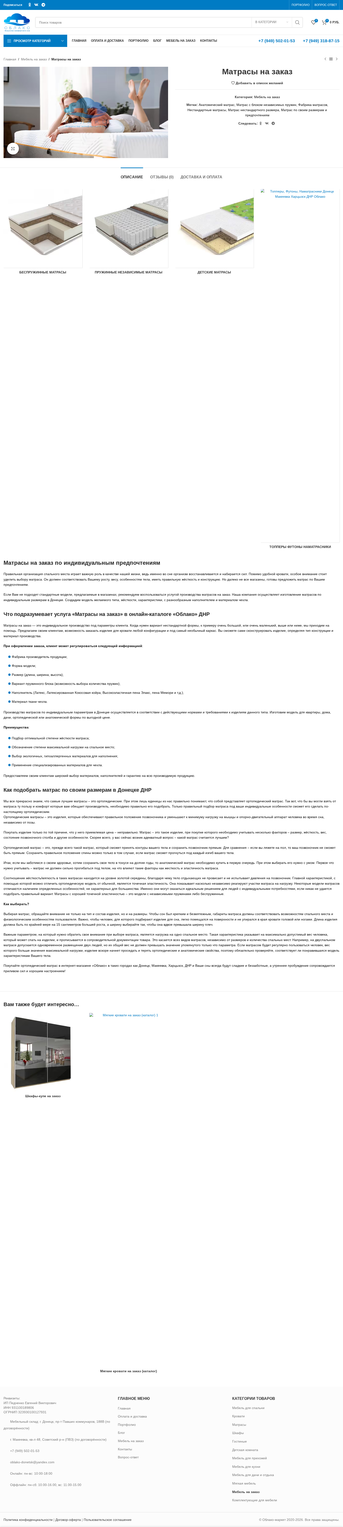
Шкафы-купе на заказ (43, 1096)
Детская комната (245, 1450)
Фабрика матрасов (312, 105)
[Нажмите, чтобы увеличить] (13, 149)
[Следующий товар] (336, 59)
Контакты (125, 1449)
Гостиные (239, 1441)
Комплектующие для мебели (254, 1500)
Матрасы (239, 1425)
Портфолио (127, 1425)
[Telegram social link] (43, 4)
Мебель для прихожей (249, 1458)
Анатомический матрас (217, 105)
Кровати (238, 1416)
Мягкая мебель (244, 1483)
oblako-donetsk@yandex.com (32, 1462)
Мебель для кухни (246, 1466)
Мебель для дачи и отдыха (253, 1475)
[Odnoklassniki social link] (30, 4)
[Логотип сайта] (17, 22)
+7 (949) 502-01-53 (276, 40)
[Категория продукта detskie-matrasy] (214, 233)
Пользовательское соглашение (108, 1520)
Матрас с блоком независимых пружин (266, 105)
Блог (121, 1433)
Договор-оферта (68, 1520)
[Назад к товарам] (331, 59)
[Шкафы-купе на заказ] (43, 1052)
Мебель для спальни (248, 1408)
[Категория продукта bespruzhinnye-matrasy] (43, 233)
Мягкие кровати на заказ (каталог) (128, 1371)
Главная (10, 59)
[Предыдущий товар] (325, 59)
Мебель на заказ (34, 59)
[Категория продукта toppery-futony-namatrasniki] (300, 370)
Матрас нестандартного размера (253, 110)
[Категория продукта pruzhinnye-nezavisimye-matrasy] (128, 233)
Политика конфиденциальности (28, 1520)
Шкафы (238, 1433)
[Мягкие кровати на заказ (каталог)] (128, 1190)
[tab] (132, 174)
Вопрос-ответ (128, 1457)
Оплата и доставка (132, 1416)
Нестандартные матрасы (206, 110)
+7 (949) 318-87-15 (321, 40)
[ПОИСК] (297, 22)
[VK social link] (36, 4)
